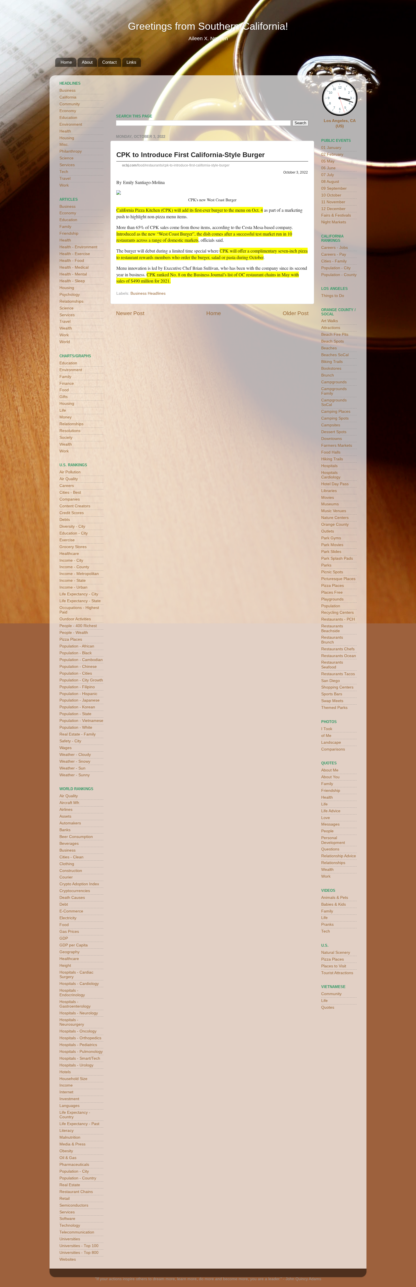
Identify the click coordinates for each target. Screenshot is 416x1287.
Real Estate (69, 1185)
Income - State (72, 580)
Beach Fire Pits (334, 334)
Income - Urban (73, 587)
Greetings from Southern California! (208, 26)
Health (65, 131)
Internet (66, 1092)
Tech (63, 172)
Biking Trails (332, 362)
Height (65, 965)
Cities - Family (334, 261)
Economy (67, 111)
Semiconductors (73, 1205)
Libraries (329, 491)
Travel (64, 178)
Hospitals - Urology (76, 1065)
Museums (330, 504)
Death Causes (72, 897)
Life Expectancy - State (80, 601)
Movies (327, 497)
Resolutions (69, 431)
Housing (66, 138)
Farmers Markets (336, 445)
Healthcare (69, 553)
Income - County (74, 567)
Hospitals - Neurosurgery (71, 1022)
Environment (70, 124)
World (64, 342)
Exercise (67, 540)
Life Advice (330, 811)
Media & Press (72, 1144)
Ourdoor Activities (75, 619)
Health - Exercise (74, 254)
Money (65, 417)
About (87, 62)
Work (64, 185)
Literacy (66, 1130)
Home (66, 62)
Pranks (327, 924)
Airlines (65, 809)
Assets (65, 816)
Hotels (65, 1072)
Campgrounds (334, 382)
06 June (328, 168)
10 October (331, 195)
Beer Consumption (76, 837)
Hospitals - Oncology (78, 1031)
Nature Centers (335, 518)
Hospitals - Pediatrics (78, 1045)
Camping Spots (335, 418)
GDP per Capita (73, 945)
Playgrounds (332, 599)
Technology (69, 1225)
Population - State (75, 714)
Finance (66, 383)
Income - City (71, 560)
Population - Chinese (78, 666)
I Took (326, 729)
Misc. (64, 144)
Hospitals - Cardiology (79, 984)
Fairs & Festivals (336, 215)
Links (131, 62)
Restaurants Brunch (332, 639)
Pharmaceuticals (74, 1164)
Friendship (68, 233)
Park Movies (332, 545)
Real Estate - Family (77, 734)
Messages (330, 824)
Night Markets (333, 222)
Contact (109, 62)
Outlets (327, 531)
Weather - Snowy (74, 761)
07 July (327, 175)
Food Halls (330, 452)
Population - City (74, 1171)
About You (330, 777)
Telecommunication (76, 1232)
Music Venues (333, 511)
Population (330, 606)
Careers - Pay (333, 254)
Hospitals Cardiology (330, 475)
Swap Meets (332, 701)
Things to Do (332, 296)
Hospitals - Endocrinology (72, 992)
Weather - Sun (72, 768)
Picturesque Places (338, 579)
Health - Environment (78, 247)
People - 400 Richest (78, 626)
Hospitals (329, 466)
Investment (69, 1099)
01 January (331, 148)
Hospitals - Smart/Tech (79, 1058)
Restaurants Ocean (338, 656)
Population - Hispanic (78, 694)
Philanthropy (70, 151)
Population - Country (77, 1178)
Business (67, 90)
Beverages (69, 843)
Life (62, 410)
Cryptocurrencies (74, 891)
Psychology (69, 294)
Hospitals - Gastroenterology (75, 1004)
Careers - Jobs (334, 247)
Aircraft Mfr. (69, 803)
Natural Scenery (335, 952)
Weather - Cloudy (75, 754)
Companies (69, 499)
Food (64, 390)
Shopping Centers (337, 687)
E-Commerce (71, 911)
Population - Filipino (77, 687)
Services (67, 165)
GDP (63, 938)
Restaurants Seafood (332, 664)
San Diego (330, 681)
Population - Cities (75, 673)
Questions (330, 849)
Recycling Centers (337, 612)
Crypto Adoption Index (79, 884)
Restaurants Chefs (338, 649)
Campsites (330, 425)
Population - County (339, 275)
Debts (64, 520)
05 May (327, 161)
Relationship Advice (338, 856)
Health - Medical (74, 267)
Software (67, 1219)
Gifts (63, 397)
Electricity (67, 918)
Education (68, 118)
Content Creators (74, 506)
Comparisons (333, 749)
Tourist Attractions (337, 973)
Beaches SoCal (335, 355)
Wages (65, 748)
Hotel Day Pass (335, 484)
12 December (333, 209)
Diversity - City (72, 526)
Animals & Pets (334, 897)
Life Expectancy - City (78, 594)
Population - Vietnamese (81, 721)
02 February (332, 154)
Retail (64, 1198)
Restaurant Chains (76, 1192)
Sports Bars (331, 694)
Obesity (66, 1151)
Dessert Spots (333, 432)
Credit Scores (71, 513)
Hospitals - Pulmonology (81, 1051)
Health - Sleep (72, 281)
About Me (329, 770)
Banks (64, 830)
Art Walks (329, 321)
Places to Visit (333, 966)
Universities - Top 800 (78, 1252)
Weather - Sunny (74, 775)
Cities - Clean (71, 857)
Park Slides (331, 552)
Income (66, 1085)
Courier (66, 877)
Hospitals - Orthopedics (80, 1038)
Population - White (75, 727)
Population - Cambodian (81, 660)
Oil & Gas (67, 1158)
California (67, 97)
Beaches (329, 348)
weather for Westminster (301, 93)
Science (66, 158)
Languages (69, 1106)
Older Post (295, 313)
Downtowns (331, 439)
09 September (334, 188)
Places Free (332, 592)
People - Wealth (73, 632)
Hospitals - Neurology (78, 1013)
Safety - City (70, 741)
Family (65, 227)
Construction (70, 871)
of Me (326, 736)
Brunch (327, 375)
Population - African (76, 646)
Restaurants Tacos (338, 674)
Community (69, 104)
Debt (63, 904)
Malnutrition (69, 1137)
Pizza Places (70, 639)
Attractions (330, 328)
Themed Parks (334, 708)
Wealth (65, 328)
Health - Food (71, 260)
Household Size (73, 1079)
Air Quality (68, 479)
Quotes (327, 1007)
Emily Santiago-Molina (144, 182)
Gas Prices (69, 931)
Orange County (335, 524)
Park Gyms (331, 538)
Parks (326, 565)
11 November (333, 202)
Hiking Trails (332, 459)
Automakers (70, 823)
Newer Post (130, 313)
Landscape (331, 742)
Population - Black (75, 653)
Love (325, 818)
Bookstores (331, 368)
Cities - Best (70, 492)
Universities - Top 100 (78, 1246)
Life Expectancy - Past (79, 1124)
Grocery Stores (73, 547)
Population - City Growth (81, 680)
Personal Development (333, 840)
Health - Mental (73, 274)
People (327, 831)
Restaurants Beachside (332, 628)
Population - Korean (77, 707)
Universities (69, 1239)
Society (65, 437)
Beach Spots (332, 341)
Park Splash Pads (337, 558)
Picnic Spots (332, 572)
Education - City (73, 533)
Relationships (71, 301)
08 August (330, 181)
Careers (66, 486)
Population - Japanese (79, 700)
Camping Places (335, 411)
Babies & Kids (333, 904)
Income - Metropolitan (79, 574)
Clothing (66, 864)
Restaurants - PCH (338, 619)
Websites (67, 1259)
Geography (69, 952)
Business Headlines (148, 293)
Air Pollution (70, 472)
